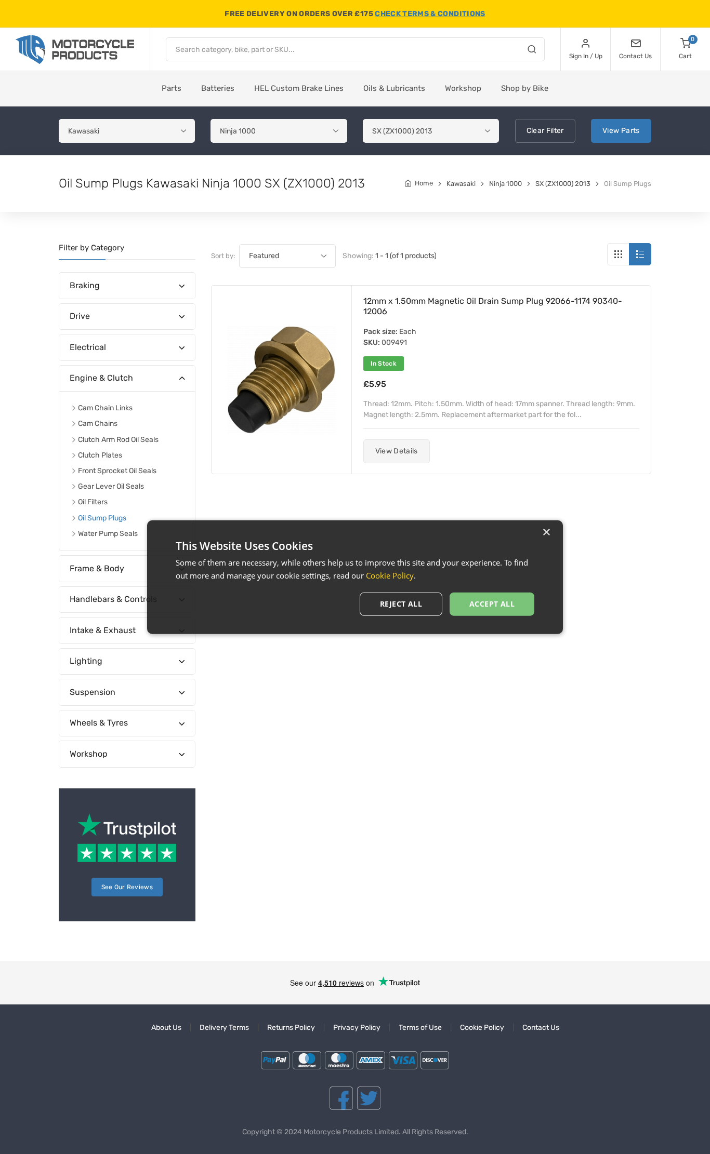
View (621, 130)
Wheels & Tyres (99, 723)
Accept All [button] (492, 604)
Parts (171, 88)
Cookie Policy (482, 1027)
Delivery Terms (224, 1027)
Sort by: (223, 256)
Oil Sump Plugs (102, 518)
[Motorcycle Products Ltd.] (75, 49)
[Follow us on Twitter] (368, 1098)
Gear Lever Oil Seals (111, 486)
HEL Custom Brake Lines (299, 88)
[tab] (127, 286)
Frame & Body (97, 568)
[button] (396, 451)
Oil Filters (93, 502)
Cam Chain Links (105, 408)
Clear (545, 130)
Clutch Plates (100, 455)
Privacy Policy (356, 1027)
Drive (80, 316)
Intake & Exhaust (103, 630)
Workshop (463, 88)
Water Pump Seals (108, 533)
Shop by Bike (524, 88)
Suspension (92, 692)
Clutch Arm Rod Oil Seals (118, 439)
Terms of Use (420, 1027)
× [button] (546, 532)
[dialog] (355, 577)
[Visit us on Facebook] (341, 1098)
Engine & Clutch (101, 378)
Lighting (86, 661)
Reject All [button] (401, 604)
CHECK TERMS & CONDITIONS (430, 13)
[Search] (532, 51)
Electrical (88, 347)
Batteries (217, 88)
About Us (166, 1027)
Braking (85, 285)
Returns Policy (291, 1027)
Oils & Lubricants (394, 88)
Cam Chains (97, 423)
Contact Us (540, 1027)
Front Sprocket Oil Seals (117, 470)
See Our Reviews (127, 887)
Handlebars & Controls (113, 599)
